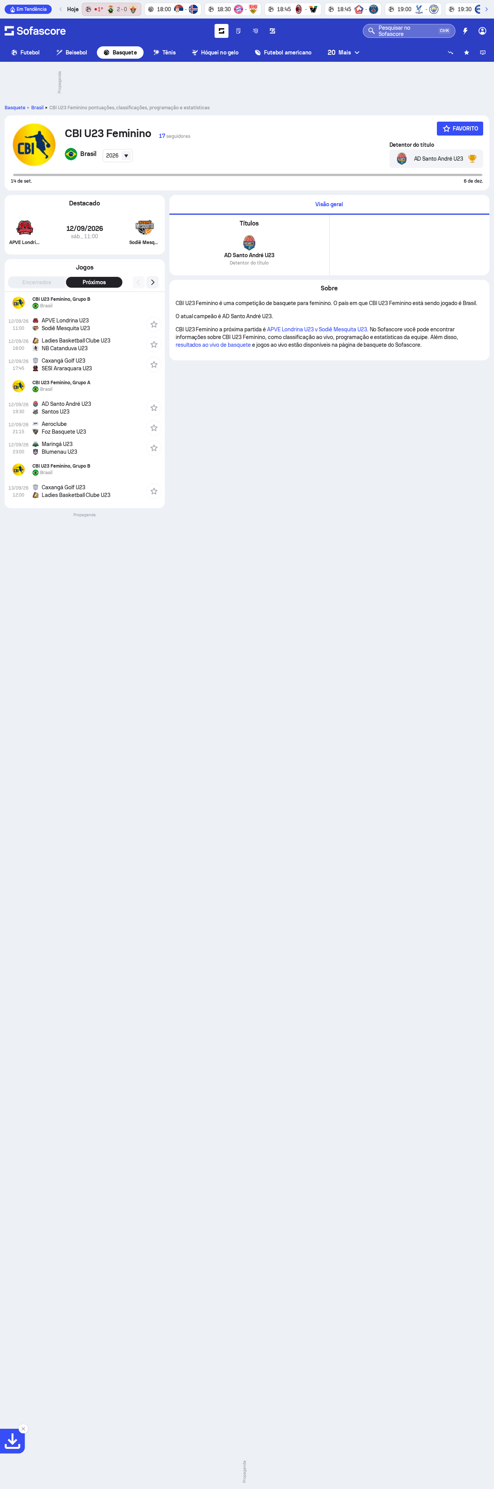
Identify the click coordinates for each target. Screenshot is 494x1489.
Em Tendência (32, 9)
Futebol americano (287, 52)
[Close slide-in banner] (23, 1428)
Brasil (37, 107)
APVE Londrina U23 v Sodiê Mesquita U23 (317, 329)
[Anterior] (61, 9)
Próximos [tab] (94, 282)
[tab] (329, 205)
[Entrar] (482, 31)
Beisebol (77, 52)
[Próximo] (486, 9)
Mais (339, 52)
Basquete (125, 52)
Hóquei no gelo (220, 52)
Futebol (30, 52)
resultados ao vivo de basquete (213, 345)
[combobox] (118, 155)
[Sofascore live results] (35, 31)
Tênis (169, 52)
